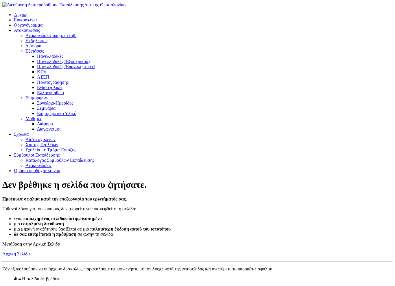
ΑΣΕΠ (43, 77)
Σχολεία (21, 134)
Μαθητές (33, 118)
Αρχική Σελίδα (16, 253)
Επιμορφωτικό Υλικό (56, 113)
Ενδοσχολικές (50, 87)
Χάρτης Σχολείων (41, 144)
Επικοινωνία (25, 19)
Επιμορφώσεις (38, 97)
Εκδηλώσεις (36, 40)
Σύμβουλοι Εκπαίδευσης (37, 155)
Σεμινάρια (46, 108)
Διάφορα (33, 45)
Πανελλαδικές (50, 56)
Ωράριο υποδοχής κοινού (37, 170)
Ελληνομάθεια (50, 92)
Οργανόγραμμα (28, 25)
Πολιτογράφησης (53, 82)
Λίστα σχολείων (40, 139)
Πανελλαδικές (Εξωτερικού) (63, 61)
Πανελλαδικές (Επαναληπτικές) (66, 66)
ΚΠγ (41, 71)
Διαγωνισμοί (48, 129)
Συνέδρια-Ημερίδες (55, 103)
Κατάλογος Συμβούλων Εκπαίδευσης (59, 160)
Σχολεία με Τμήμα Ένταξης (50, 149)
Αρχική (20, 14)
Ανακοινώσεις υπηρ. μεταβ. (50, 35)
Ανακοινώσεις (27, 30)
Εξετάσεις (34, 51)
